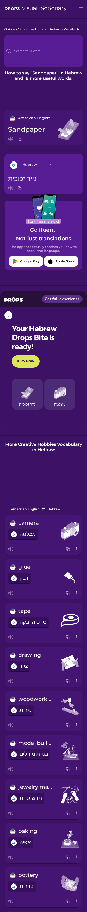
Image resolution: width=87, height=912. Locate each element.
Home (12, 29)
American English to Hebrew (41, 29)
